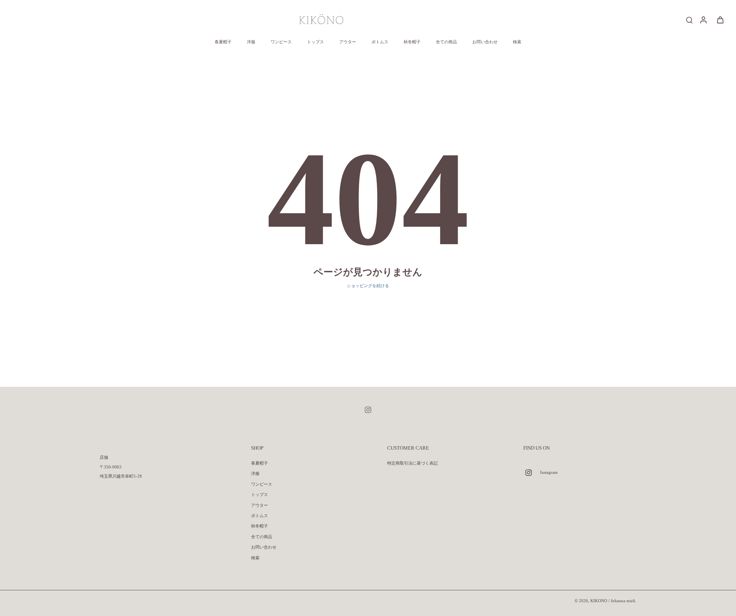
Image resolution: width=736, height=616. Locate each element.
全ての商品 (261, 536)
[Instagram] (368, 409)
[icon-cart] (719, 19)
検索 (255, 557)
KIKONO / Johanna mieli (612, 600)
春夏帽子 (259, 463)
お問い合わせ (263, 547)
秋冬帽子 (259, 526)
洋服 (255, 473)
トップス (259, 494)
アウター (259, 505)
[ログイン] (703, 19)
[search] (689, 19)
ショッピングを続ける (368, 285)
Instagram (549, 472)
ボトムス (259, 515)
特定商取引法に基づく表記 (412, 463)
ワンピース (261, 484)
